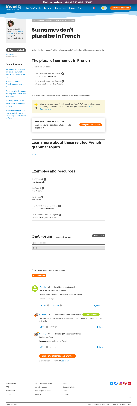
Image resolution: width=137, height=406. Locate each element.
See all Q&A (99, 235)
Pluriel (34, 154)
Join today (65, 361)
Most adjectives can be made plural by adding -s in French (15, 103)
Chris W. (42, 314)
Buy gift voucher (40, 387)
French (35, 20)
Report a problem (12, 56)
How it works (11, 383)
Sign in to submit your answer (58, 356)
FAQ (7, 387)
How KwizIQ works (33, 8)
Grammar (49, 20)
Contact (66, 394)
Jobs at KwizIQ (69, 387)
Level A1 (57, 20)
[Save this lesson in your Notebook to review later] (16, 50)
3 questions (10, 54)
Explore (47, 8)
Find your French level (90, 125)
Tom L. (43, 287)
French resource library (43, 383)
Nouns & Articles (67, 20)
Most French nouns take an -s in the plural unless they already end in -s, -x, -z (15, 73)
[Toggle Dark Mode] (104, 8)
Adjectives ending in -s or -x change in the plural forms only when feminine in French (16, 114)
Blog (64, 383)
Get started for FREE (120, 8)
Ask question (39, 275)
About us (38, 394)
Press (65, 391)
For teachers (60, 8)
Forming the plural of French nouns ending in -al (15, 84)
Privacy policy (12, 404)
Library (41, 20)
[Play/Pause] (62, 73)
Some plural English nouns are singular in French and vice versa (16, 93)
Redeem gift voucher (42, 391)
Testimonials (11, 391)
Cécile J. (42, 334)
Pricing (72, 8)
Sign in (81, 8)
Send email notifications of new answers (49, 270)
